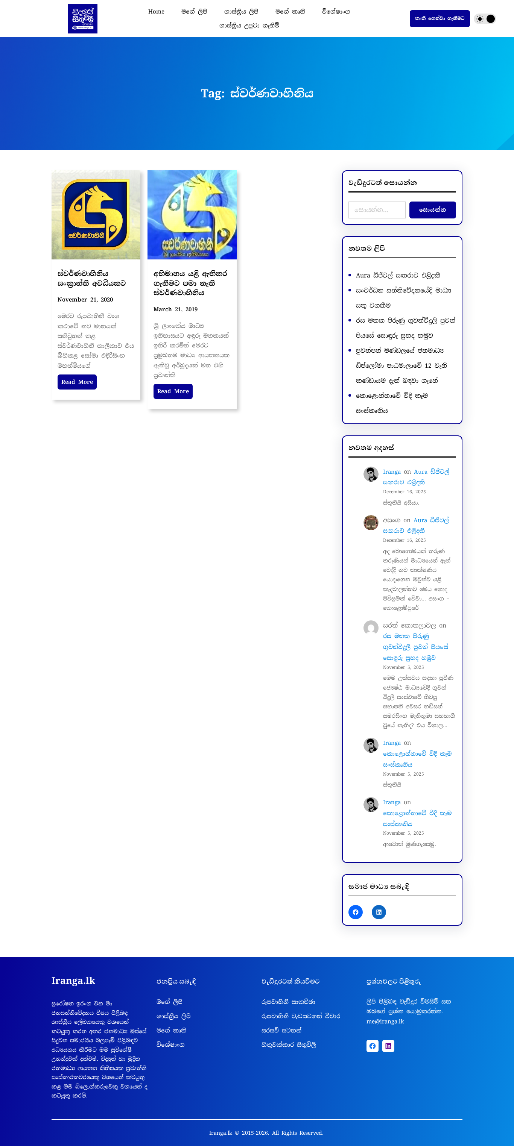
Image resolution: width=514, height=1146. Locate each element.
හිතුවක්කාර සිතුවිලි (289, 1045)
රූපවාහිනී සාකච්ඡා (288, 1002)
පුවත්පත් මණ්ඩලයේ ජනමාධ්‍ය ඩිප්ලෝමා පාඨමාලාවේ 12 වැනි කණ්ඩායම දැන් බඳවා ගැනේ (401, 366)
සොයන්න (432, 210)
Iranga (392, 472)
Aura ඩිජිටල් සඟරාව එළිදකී (398, 275)
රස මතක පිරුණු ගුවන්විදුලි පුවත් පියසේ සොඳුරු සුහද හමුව (415, 647)
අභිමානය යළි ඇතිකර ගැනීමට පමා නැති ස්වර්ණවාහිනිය (190, 283)
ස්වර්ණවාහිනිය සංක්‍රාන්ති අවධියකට (92, 278)
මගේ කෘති (171, 1030)
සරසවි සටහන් (281, 1030)
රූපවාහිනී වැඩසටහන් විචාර (301, 1016)
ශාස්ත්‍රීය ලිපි (174, 1016)
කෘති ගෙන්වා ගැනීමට (440, 18)
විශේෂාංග (171, 1045)
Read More (77, 382)
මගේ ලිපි (169, 1002)
